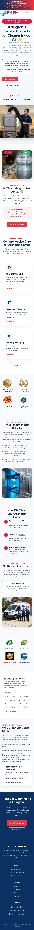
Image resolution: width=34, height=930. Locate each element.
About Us (17, 886)
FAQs (17, 896)
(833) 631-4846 (17, 823)
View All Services (17, 366)
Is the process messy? (14, 782)
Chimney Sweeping (17, 876)
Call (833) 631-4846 (12, 85)
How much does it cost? (14, 778)
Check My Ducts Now (17, 224)
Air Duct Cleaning (17, 869)
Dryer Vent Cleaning (17, 872)
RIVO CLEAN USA (17, 846)
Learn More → (10, 288)
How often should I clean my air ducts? (16, 774)
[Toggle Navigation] (26, 13)
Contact (17, 890)
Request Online (17, 830)
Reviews (17, 893)
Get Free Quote (10, 79)
